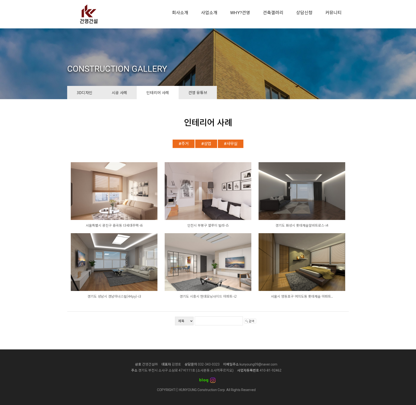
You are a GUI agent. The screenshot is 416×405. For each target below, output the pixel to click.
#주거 (183, 143)
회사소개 (180, 12)
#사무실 (230, 143)
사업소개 (209, 12)
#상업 (206, 143)
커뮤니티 (333, 12)
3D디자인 (84, 92)
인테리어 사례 (157, 92)
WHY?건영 (240, 12)
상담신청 (304, 12)
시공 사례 (119, 92)
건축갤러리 (273, 12)
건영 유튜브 (197, 92)
